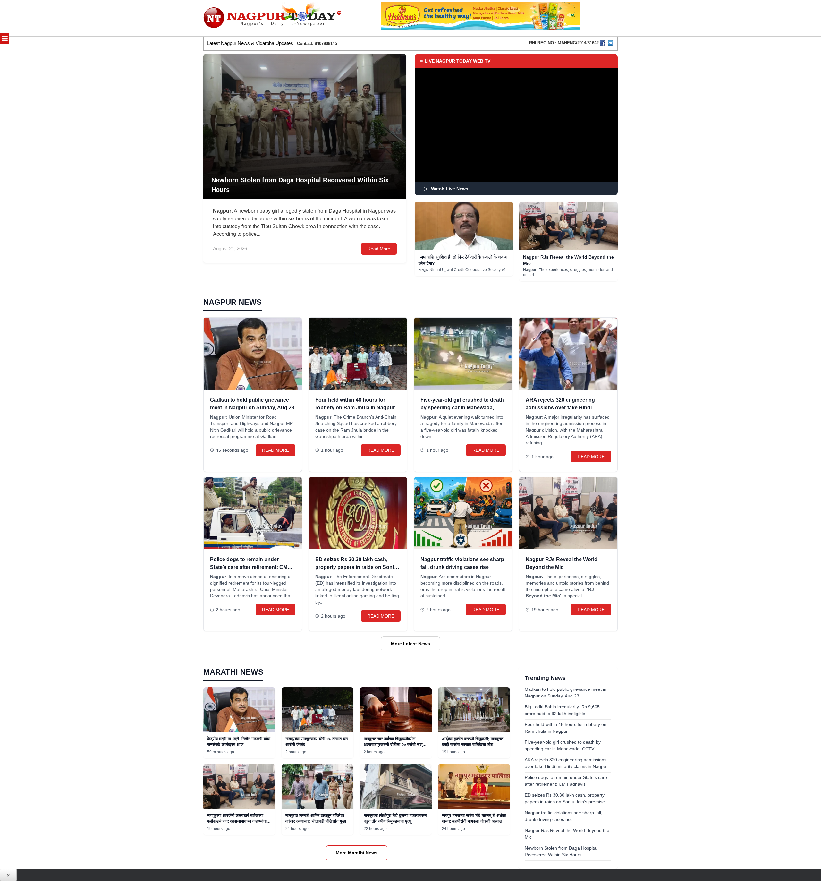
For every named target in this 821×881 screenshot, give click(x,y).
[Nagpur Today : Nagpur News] (273, 18)
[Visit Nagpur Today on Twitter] (610, 43)
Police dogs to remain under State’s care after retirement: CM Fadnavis (248, 567)
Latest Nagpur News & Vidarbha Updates (250, 43)
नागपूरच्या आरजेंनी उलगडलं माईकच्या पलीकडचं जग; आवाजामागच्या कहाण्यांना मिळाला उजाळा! (237, 821)
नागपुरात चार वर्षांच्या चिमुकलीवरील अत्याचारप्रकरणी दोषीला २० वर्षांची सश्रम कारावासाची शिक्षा (395, 744)
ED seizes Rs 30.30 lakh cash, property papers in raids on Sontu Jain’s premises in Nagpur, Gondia (356, 567)
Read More (379, 248)
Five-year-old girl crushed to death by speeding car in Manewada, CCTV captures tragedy (462, 407)
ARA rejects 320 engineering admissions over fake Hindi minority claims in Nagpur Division (567, 407)
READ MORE (275, 450)
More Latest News (410, 643)
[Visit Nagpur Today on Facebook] (602, 43)
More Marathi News (356, 852)
